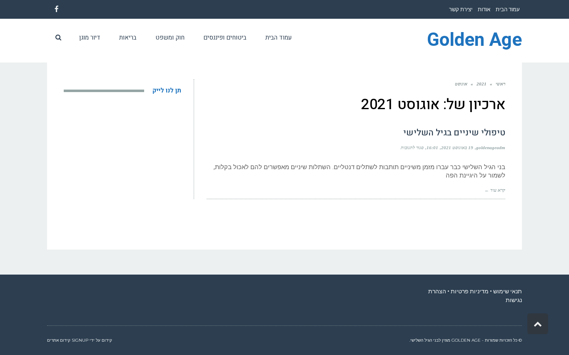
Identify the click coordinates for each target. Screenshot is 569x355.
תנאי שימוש (507, 291)
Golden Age (474, 40)
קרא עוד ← (494, 190)
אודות (484, 9)
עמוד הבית (508, 9)
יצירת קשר (460, 9)
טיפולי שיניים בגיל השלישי (454, 132)
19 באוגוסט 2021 (457, 147)
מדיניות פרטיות (470, 291)
